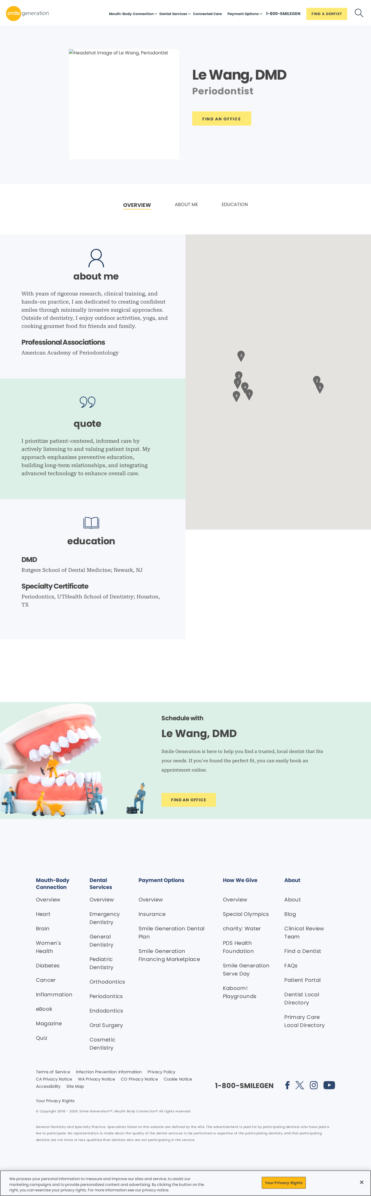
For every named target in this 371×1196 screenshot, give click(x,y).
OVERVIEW (137, 205)
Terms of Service (53, 1072)
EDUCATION (235, 204)
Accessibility (48, 1086)
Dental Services (173, 13)
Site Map (75, 1086)
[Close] (361, 1182)
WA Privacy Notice (96, 1079)
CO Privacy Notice (139, 1079)
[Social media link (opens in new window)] (287, 1086)
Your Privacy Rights (55, 1101)
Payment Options (243, 13)
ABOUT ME (186, 204)
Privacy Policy (161, 1072)
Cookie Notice (178, 1079)
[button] (249, 393)
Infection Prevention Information (109, 1072)
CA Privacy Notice (54, 1079)
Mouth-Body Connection (131, 13)
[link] (137, 205)
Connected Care (207, 13)
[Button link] (359, 14)
